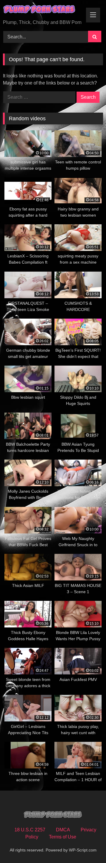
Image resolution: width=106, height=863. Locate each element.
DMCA (63, 829)
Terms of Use (62, 836)
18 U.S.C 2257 (29, 829)
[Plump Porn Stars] (43, 10)
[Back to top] (87, 845)
